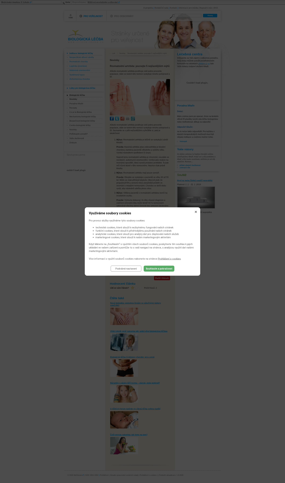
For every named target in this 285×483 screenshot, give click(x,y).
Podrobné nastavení (126, 268)
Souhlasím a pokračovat (159, 268)
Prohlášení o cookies (169, 258)
